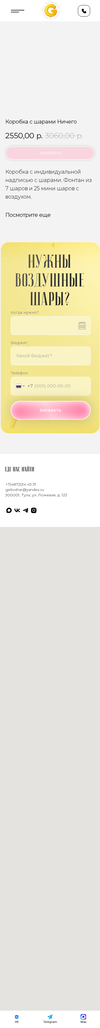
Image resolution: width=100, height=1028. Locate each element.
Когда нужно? (25, 312)
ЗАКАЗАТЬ (50, 410)
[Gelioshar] (33, 510)
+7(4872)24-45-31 (20, 484)
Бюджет (19, 342)
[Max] (9, 510)
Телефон (19, 373)
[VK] (17, 510)
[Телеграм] (25, 510)
